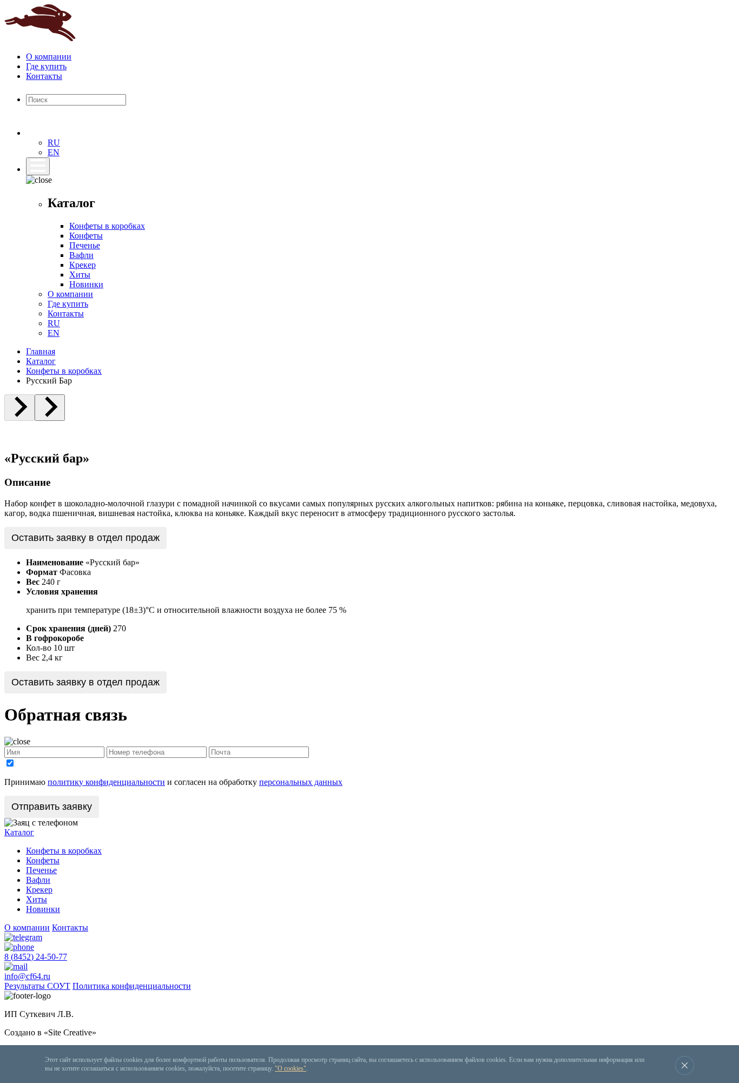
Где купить (46, 66)
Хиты (79, 274)
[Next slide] (50, 407)
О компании (48, 56)
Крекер (82, 264)
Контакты (44, 76)
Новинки (86, 284)
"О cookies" (290, 1068)
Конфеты (86, 235)
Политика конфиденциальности (131, 985)
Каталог (41, 361)
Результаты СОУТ (37, 985)
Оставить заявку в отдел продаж (85, 537)
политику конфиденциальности (106, 782)
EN (54, 152)
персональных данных (300, 782)
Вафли (81, 255)
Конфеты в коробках (107, 225)
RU (54, 142)
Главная (40, 351)
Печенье (84, 245)
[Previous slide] (19, 407)
